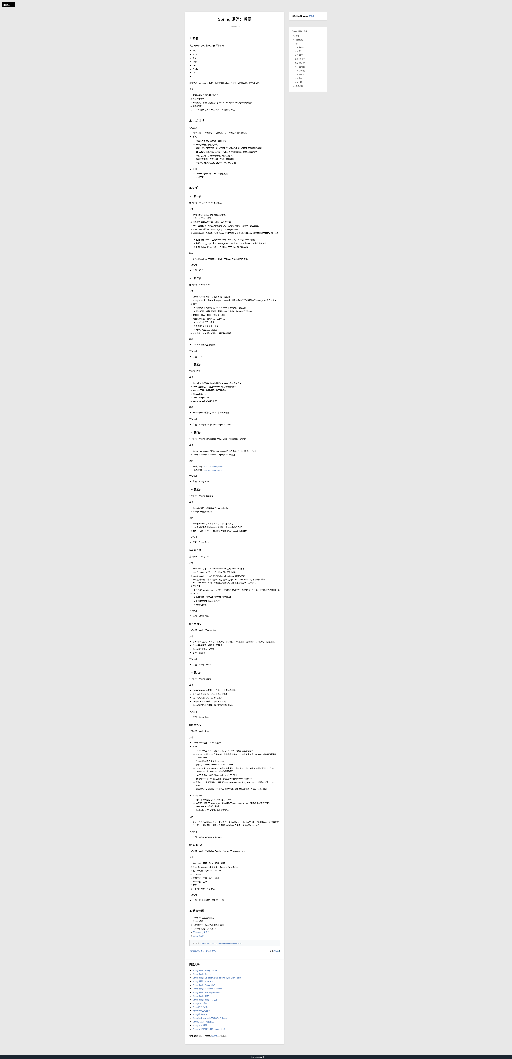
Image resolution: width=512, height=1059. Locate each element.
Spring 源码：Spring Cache (205, 970)
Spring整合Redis (200, 1014)
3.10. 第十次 (300, 82)
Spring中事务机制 (200, 1007)
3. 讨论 (296, 43)
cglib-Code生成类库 (201, 1010)
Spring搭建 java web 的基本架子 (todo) (210, 1017)
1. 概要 (296, 35)
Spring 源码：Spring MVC (204, 985)
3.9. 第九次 (300, 78)
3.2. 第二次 (300, 51)
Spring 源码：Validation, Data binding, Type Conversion (217, 977)
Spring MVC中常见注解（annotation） (209, 1029)
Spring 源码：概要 (234, 19)
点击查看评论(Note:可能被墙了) (202, 951)
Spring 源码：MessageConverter (207, 988)
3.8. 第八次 (300, 74)
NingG (6, 4)
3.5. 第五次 (300, 62)
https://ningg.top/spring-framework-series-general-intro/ (220, 943)
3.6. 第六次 (300, 66)
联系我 (275, 951)
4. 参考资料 (298, 86)
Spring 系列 (198, 935)
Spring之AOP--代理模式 (203, 1021)
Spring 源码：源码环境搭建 (205, 999)
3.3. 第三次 (300, 55)
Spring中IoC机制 (200, 1003)
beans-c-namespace (213, 470)
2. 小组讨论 (298, 39)
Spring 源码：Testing (202, 974)
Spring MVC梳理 (200, 1025)
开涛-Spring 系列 (200, 932)
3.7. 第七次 (300, 70)
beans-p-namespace (213, 466)
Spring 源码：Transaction (204, 981)
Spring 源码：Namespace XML (206, 992)
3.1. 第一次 (300, 47)
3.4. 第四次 (300, 59)
